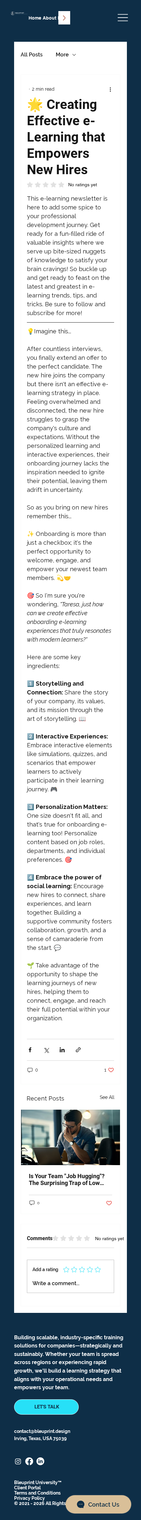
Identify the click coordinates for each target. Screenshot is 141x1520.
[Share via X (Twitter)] (46, 1050)
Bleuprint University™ (38, 1482)
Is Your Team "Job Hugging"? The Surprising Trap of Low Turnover (67, 1179)
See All (107, 1097)
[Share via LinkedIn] (62, 1050)
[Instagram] (18, 1461)
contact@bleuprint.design (42, 1431)
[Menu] (123, 17)
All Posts (32, 55)
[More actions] (110, 89)
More (62, 55)
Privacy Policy (29, 1498)
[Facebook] (29, 1461)
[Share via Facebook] (30, 1050)
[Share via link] (78, 1050)
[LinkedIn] (40, 1461)
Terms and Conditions (37, 1493)
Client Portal (27, 1487)
